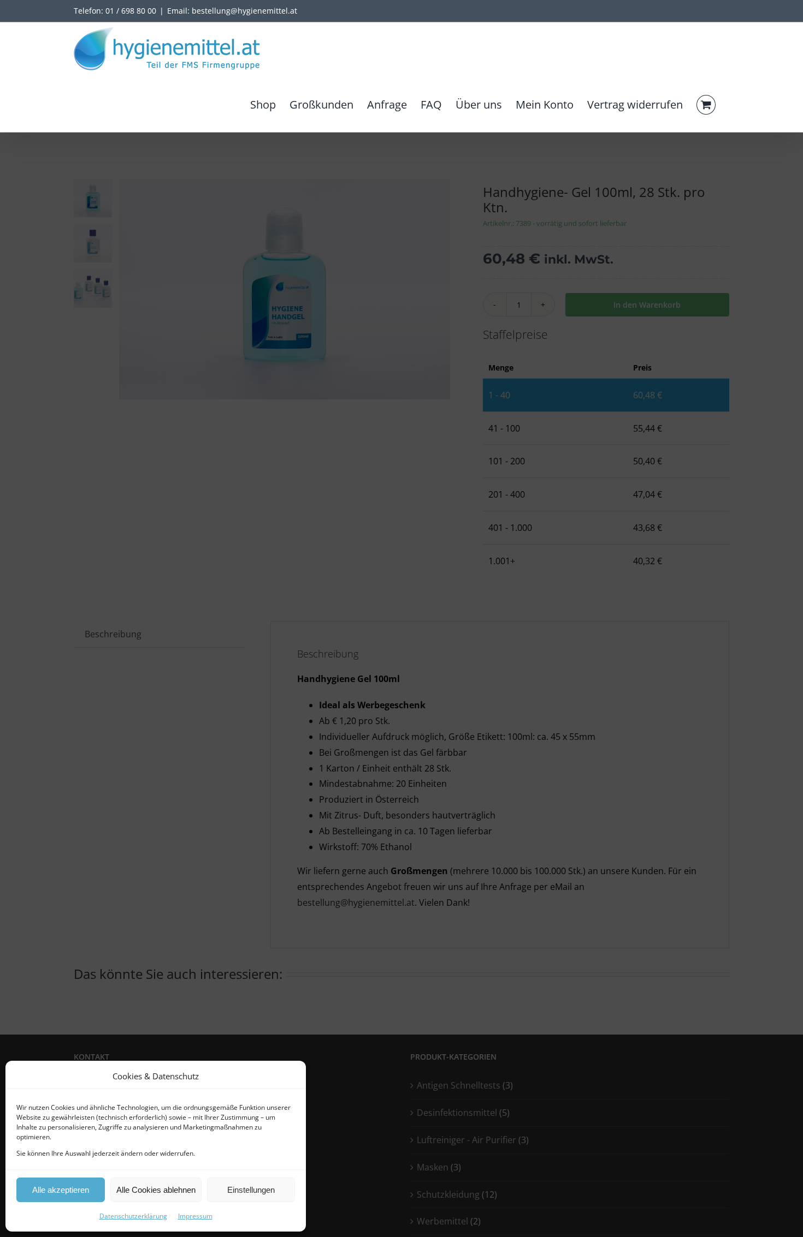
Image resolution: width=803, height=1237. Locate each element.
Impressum (195, 1216)
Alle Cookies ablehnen (156, 1189)
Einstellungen (251, 1189)
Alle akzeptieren (60, 1189)
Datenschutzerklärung (133, 1216)
